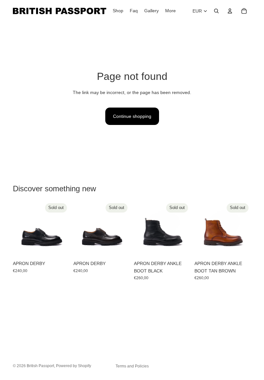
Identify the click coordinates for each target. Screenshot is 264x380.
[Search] (216, 11)
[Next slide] (62, 229)
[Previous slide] (20, 229)
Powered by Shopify (73, 366)
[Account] (230, 11)
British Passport (40, 366)
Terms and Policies (132, 366)
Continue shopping (132, 116)
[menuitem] (170, 11)
